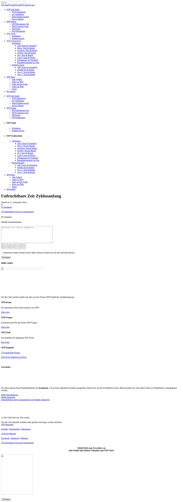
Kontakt (4, 429)
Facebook (5, 438)
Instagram (15, 438)
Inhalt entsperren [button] (8, 397)
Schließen (6, 500)
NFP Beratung (7, 424)
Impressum (26, 429)
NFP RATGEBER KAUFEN (13, 357)
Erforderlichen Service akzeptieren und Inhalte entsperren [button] (25, 400)
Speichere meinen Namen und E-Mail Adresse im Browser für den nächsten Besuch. (39, 253)
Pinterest (24, 438)
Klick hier (5, 312)
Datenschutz (14, 429)
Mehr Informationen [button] (9, 395)
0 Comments (6, 207)
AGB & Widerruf (8, 434)
